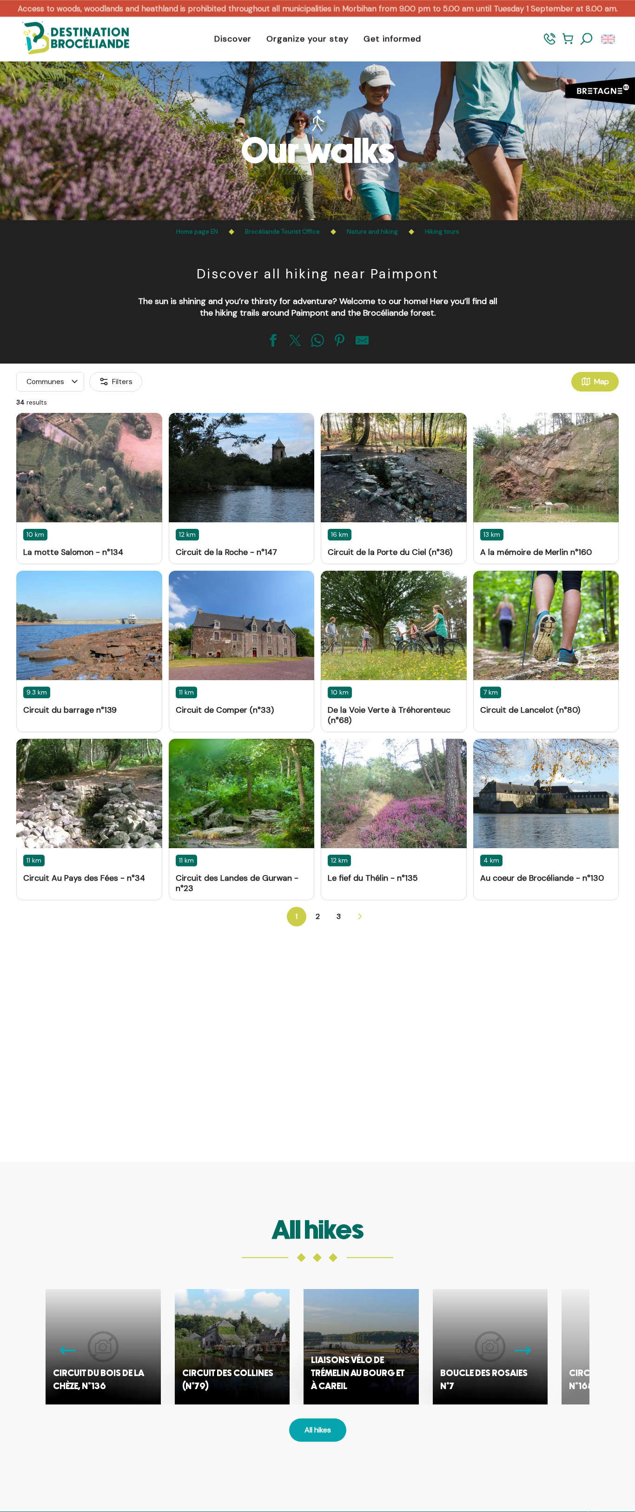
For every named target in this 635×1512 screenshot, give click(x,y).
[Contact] (549, 43)
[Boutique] (568, 43)
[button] (586, 39)
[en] (608, 39)
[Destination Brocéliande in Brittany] (68, 38)
